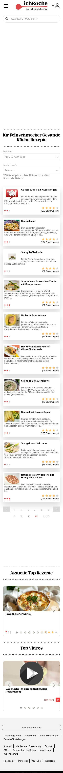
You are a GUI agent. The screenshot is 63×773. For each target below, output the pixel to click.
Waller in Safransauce (33, 315)
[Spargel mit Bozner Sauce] (11, 416)
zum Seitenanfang (31, 727)
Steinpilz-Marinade (32, 252)
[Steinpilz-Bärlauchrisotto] (11, 385)
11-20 (46, 516)
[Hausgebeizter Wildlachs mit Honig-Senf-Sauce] (11, 479)
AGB (6, 750)
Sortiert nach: (10, 165)
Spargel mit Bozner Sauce (36, 412)
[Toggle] (56, 5)
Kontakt (8, 746)
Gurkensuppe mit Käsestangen (39, 189)
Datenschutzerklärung (24, 750)
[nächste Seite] (56, 509)
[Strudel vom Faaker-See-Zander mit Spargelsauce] (11, 286)
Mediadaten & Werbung (28, 746)
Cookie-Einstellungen (15, 739)
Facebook (9, 760)
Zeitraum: (8, 151)
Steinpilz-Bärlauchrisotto (35, 380)
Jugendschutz (11, 753)
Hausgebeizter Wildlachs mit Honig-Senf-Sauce (37, 476)
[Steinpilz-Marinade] (11, 257)
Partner (49, 746)
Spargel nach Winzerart (34, 443)
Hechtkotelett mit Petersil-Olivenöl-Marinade (36, 348)
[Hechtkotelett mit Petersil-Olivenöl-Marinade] (11, 351)
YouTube (36, 760)
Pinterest (23, 760)
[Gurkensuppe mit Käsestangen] (11, 194)
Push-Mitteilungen (49, 735)
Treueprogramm (12, 735)
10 (36, 516)
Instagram (50, 760)
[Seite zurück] (6, 509)
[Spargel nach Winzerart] (11, 448)
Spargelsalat (28, 221)
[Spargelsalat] (11, 225)
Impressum (46, 750)
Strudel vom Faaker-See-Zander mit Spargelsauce (39, 282)
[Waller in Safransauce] (11, 320)
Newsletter (30, 735)
